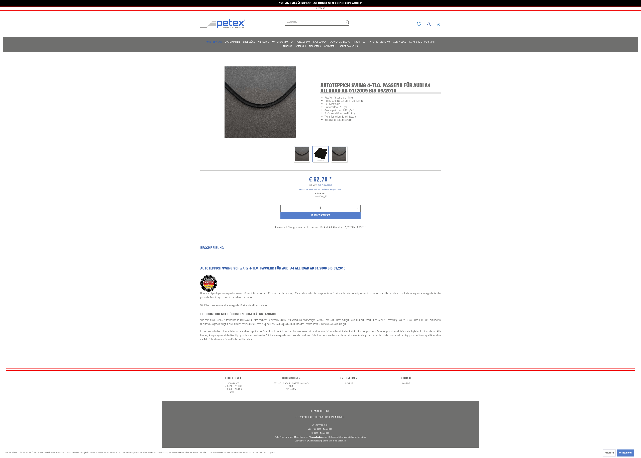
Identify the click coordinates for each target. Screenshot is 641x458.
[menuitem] (317, 24)
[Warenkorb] (441, 24)
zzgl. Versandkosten (325, 185)
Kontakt (406, 384)
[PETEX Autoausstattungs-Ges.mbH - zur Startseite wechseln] (222, 23)
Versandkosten (315, 437)
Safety (233, 392)
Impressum (290, 389)
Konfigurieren (625, 453)
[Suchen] (346, 22)
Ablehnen (609, 453)
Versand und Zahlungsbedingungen (291, 384)
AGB (291, 386)
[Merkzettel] (422, 24)
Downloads (233, 384)
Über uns (348, 384)
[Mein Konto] (431, 24)
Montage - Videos (233, 386)
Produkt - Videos (233, 389)
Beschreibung (212, 248)
